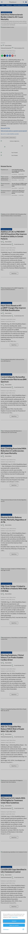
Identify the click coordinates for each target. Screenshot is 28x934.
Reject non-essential (14, 925)
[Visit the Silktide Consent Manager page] (23, 929)
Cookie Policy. (15, 917)
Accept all (14, 921)
